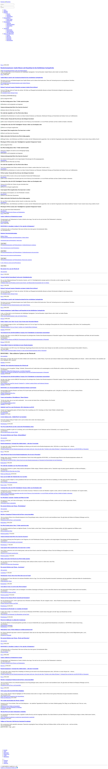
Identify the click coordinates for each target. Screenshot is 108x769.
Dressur (8, 13)
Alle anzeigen (4, 271)
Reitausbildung (7, 17)
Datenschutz (6, 754)
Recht (7, 27)
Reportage (8, 37)
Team (5, 751)
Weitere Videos (4, 236)
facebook (6, 760)
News (5, 10)
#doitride (6, 11)
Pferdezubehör (9, 31)
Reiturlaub (8, 39)
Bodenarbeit (9, 20)
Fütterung (8, 23)
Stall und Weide (10, 32)
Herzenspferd (9, 40)
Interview (8, 36)
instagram (6, 763)
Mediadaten (6, 756)
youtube (5, 761)
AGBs (5, 755)
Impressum (6, 752)
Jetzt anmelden (4, 356)
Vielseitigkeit (9, 16)
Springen (8, 15)
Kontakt (5, 750)
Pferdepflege (9, 25)
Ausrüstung (6, 28)
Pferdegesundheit (10, 24)
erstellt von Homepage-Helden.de (8, 767)
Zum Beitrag (3, 152)
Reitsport (6, 12)
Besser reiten (9, 19)
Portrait (8, 35)
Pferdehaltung (7, 21)
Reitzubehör (9, 29)
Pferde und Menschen (9, 33)
